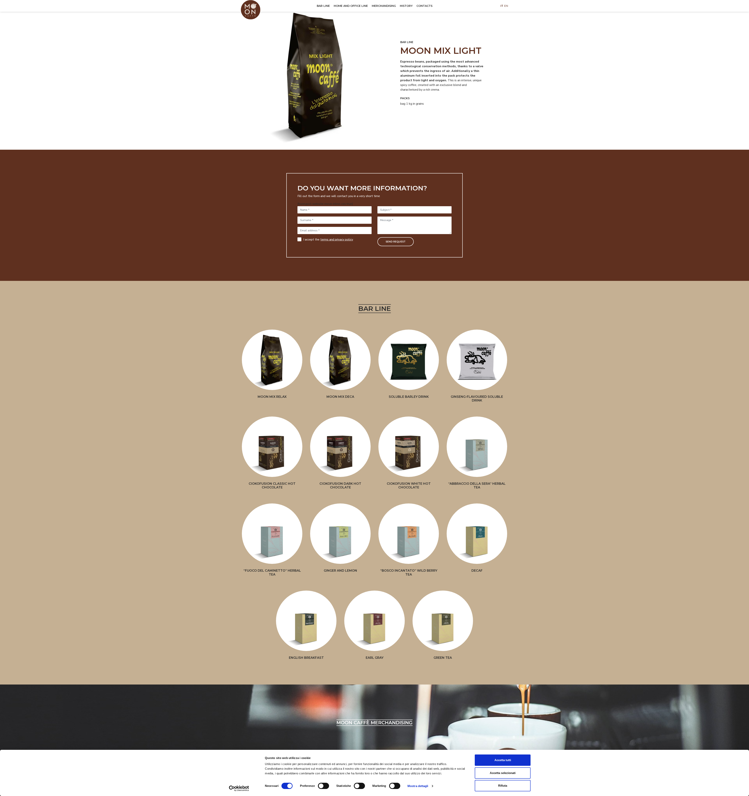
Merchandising (384, 6)
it (502, 6)
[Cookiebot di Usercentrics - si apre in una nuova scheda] (239, 788)
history (406, 6)
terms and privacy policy (336, 239)
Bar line (323, 6)
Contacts (424, 6)
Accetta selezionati (503, 773)
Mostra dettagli (417, 786)
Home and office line (351, 6)
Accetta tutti (502, 760)
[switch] (322, 786)
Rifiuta (502, 785)
